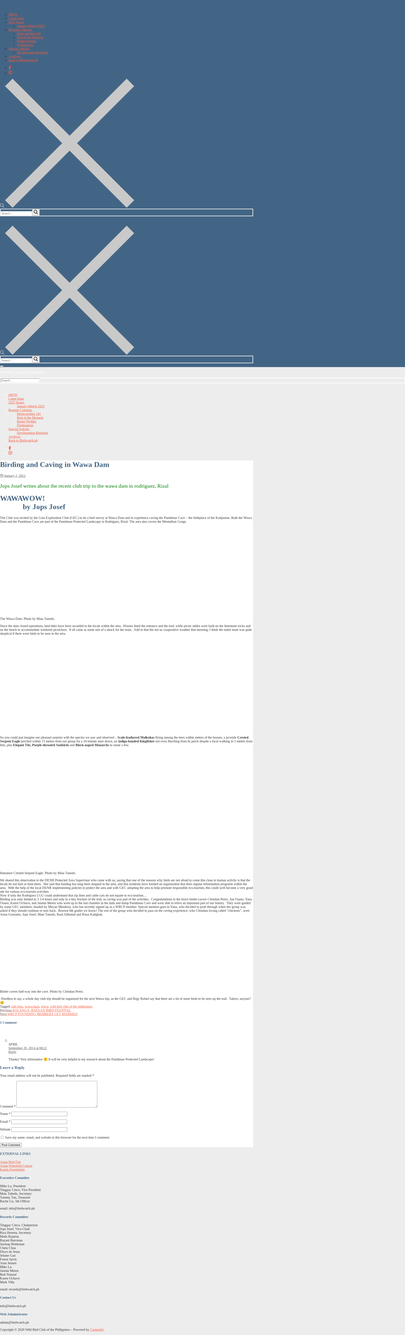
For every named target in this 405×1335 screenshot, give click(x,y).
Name (5, 1114)
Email (5, 1121)
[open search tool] (67, 206)
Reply (12, 1052)
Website (5, 1129)
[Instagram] (10, 72)
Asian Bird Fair (10, 1162)
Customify (97, 1329)
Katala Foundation (12, 1169)
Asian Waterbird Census (16, 1166)
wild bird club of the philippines (71, 1006)
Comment (8, 1106)
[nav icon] (1, 366)
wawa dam (32, 1006)
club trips (17, 1006)
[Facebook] (9, 67)
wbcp (44, 1006)
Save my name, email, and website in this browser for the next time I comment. (57, 1137)
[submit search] (36, 212)
